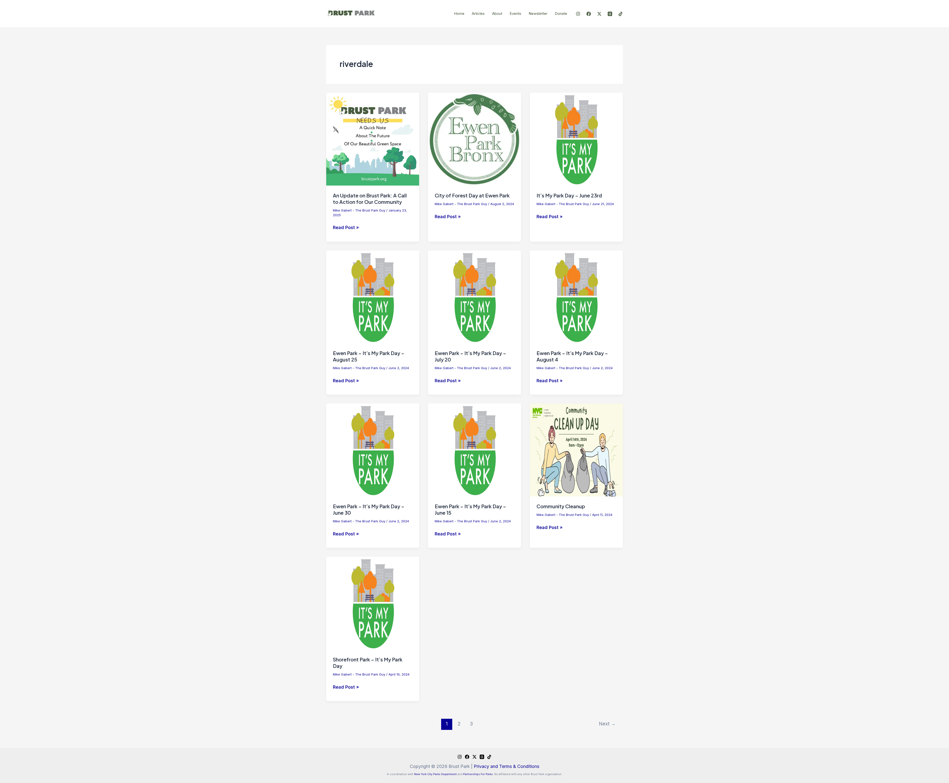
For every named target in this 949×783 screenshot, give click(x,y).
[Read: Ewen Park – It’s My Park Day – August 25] (372, 296)
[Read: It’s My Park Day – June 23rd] (576, 138)
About (497, 13)
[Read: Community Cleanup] (576, 449)
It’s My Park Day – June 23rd (569, 195)
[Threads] (610, 14)
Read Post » (346, 227)
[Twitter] (599, 14)
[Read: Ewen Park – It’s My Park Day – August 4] (576, 296)
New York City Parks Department (435, 774)
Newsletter (538, 13)
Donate (561, 13)
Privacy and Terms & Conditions (506, 766)
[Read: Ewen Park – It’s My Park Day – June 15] (474, 449)
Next (607, 724)
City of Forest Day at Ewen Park (472, 195)
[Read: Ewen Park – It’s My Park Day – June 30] (372, 449)
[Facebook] (588, 14)
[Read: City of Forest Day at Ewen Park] (474, 138)
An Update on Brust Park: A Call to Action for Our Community (370, 198)
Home (459, 13)
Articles (478, 13)
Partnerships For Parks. (478, 774)
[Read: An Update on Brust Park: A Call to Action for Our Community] (372, 138)
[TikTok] (620, 14)
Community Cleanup (561, 506)
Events (515, 13)
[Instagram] (578, 14)
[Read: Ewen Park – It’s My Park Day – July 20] (474, 296)
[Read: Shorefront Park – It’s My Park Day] (372, 602)
